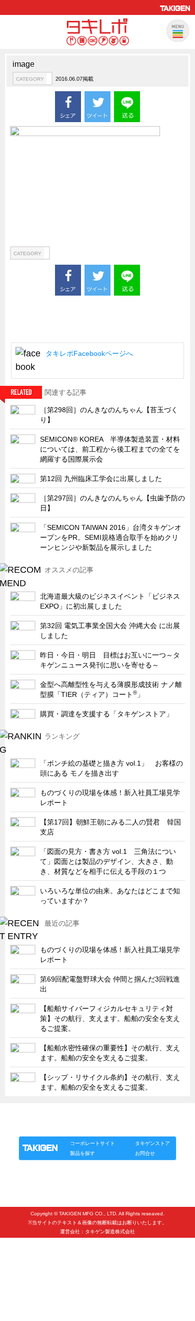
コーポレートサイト (92, 1143)
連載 (109, 1126)
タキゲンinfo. (141, 1126)
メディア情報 (34, 1277)
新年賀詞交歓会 (37, 1261)
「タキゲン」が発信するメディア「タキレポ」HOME (84, 1114)
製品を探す (82, 1153)
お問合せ (145, 1153)
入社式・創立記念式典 (47, 1244)
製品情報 (38, 1126)
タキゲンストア (152, 1143)
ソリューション (76, 1126)
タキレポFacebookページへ (89, 353)
